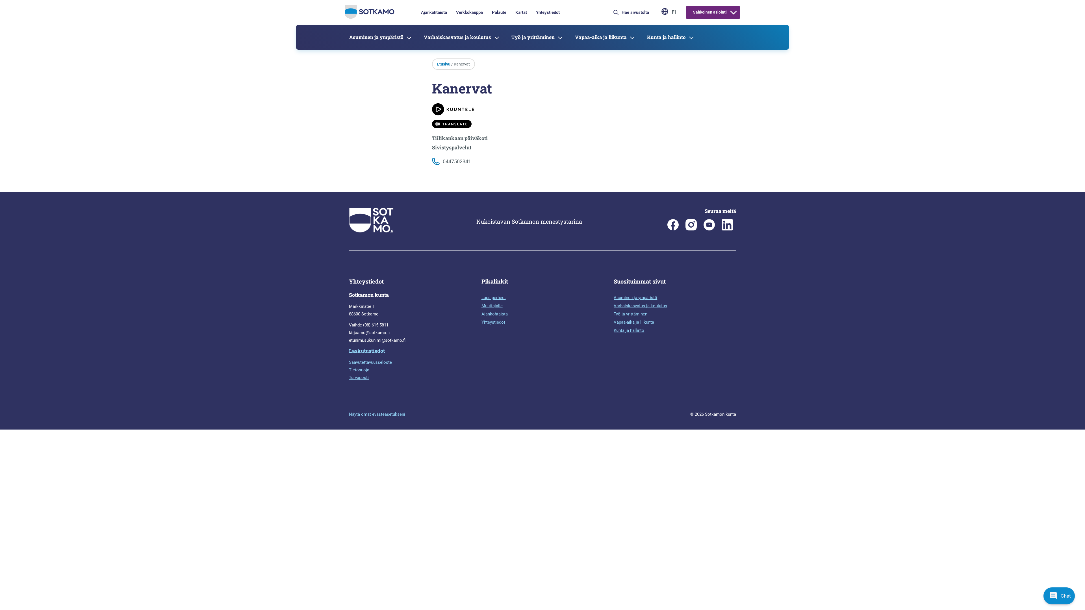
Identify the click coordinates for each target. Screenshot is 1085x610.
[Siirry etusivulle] (369, 17)
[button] (1059, 595)
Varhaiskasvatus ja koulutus (457, 37)
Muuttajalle (492, 305)
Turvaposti (359, 377)
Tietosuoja (359, 369)
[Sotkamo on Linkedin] (727, 229)
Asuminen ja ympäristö (376, 37)
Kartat (521, 12)
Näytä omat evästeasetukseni (377, 414)
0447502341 (457, 161)
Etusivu (443, 64)
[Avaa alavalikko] (733, 12)
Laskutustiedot (367, 350)
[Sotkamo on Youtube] (709, 229)
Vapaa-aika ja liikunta (601, 37)
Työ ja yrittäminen (533, 37)
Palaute (499, 12)
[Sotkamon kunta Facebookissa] (673, 229)
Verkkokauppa (469, 12)
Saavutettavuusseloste (370, 362)
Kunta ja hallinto (666, 37)
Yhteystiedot (548, 12)
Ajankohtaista (434, 12)
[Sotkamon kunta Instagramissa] (691, 229)
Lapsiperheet (493, 297)
